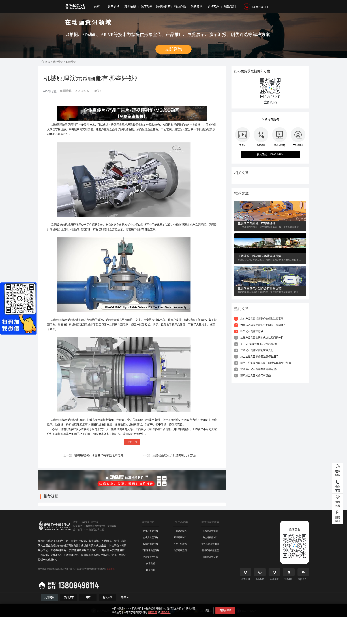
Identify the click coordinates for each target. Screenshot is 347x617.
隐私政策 (152, 612)
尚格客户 (213, 6)
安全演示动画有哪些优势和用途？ (257, 369)
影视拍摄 (130, 6)
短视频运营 (163, 6)
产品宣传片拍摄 (150, 557)
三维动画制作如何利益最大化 (254, 350)
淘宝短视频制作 (210, 537)
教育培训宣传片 (150, 544)
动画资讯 (71, 61)
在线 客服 (337, 473)
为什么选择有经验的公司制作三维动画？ (260, 325)
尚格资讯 (196, 6)
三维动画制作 (180, 537)
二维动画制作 (180, 531)
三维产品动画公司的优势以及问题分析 (259, 337)
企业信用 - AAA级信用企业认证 (88, 529)
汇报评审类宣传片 (150, 550)
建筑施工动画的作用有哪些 (253, 375)
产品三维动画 (180, 544)
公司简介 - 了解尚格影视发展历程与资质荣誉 (94, 526)
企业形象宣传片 (150, 531)
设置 (207, 610)
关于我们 (150, 563)
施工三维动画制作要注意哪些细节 (257, 356)
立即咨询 (173, 49)
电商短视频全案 (210, 557)
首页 (97, 6)
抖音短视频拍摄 (210, 531)
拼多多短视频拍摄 (210, 544)
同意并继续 (225, 610)
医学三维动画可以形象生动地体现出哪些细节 (263, 363)
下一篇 (169, 455)
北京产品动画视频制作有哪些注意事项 (259, 318)
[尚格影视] (75, 4)
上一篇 (93, 455)
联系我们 (230, 6)
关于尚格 (113, 6)
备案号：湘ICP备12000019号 (86, 522)
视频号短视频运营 (210, 550)
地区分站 (107, 597)
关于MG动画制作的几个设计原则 (256, 344)
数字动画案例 (180, 550)
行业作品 (180, 6)
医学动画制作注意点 (249, 331)
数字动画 (147, 6)
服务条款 (165, 612)
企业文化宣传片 (150, 537)
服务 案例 (337, 519)
